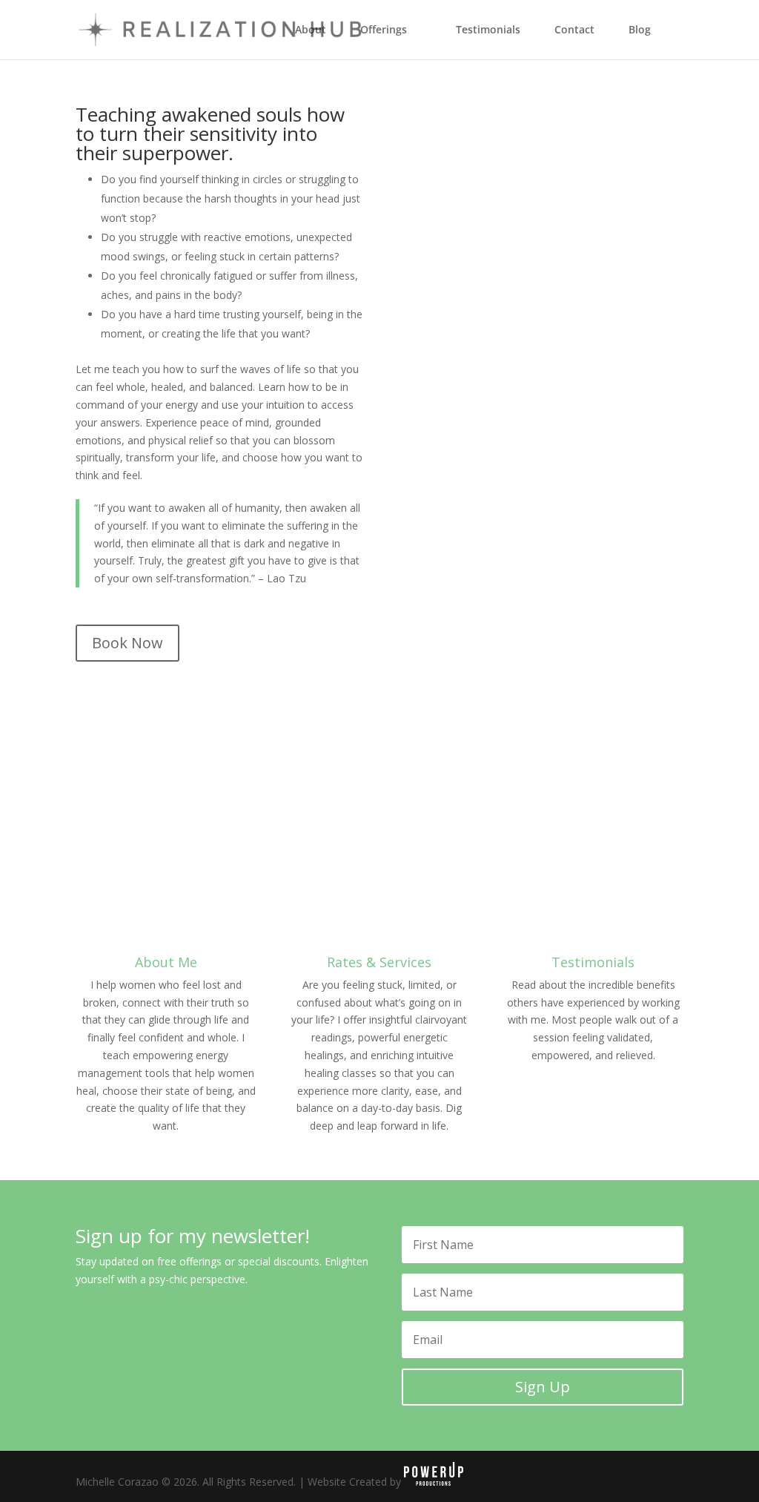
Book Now (127, 643)
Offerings (383, 30)
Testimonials (488, 30)
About (310, 30)
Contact (574, 30)
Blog (640, 30)
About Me (166, 962)
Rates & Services (379, 962)
